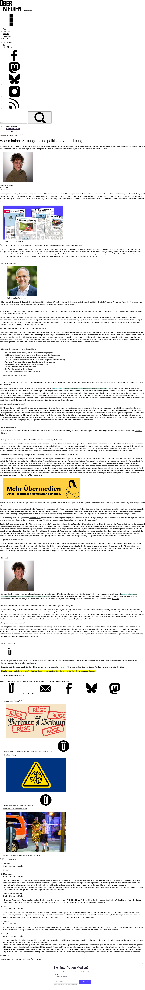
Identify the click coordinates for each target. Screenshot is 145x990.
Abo (4, 29)
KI (4, 45)
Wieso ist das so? (11, 427)
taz (56, 681)
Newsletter (7, 36)
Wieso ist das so (63, 681)
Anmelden (14, 126)
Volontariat (126, 594)
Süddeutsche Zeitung (46, 681)
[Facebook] (68, 693)
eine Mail (115, 599)
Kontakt (6, 34)
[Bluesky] (91, 693)
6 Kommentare (5, 190)
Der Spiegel (7, 42)
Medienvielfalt (33, 681)
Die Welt (14, 681)
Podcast (6, 38)
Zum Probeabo (11, 131)
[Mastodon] (114, 693)
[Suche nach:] (14, 122)
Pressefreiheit (59, 388)
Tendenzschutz (34, 518)
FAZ (19, 681)
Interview (3, 135)
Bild (9, 681)
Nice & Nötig (7, 47)
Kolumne (6, 701)
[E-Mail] (45, 693)
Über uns (6, 31)
